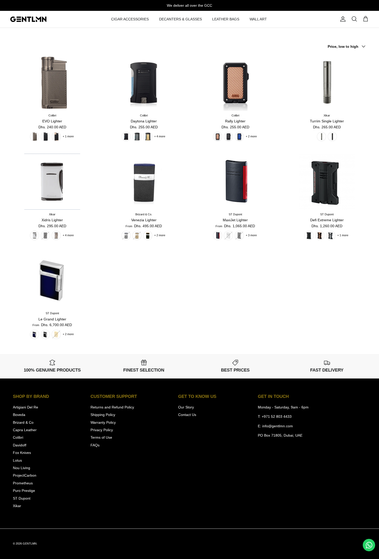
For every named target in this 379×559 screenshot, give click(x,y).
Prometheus (23, 483)
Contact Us (187, 415)
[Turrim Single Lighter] (327, 83)
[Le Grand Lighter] (52, 281)
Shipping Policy (102, 415)
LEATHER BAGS (225, 19)
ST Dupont (21, 498)
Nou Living (21, 468)
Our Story (186, 407)
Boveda (19, 415)
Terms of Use (101, 437)
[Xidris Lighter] (52, 182)
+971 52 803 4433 (277, 416)
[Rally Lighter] (235, 83)
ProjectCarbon (24, 475)
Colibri (18, 437)
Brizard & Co (23, 422)
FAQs (95, 445)
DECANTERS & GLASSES (180, 19)
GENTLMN (30, 543)
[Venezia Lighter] (144, 182)
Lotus (17, 460)
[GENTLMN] (28, 19)
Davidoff (19, 445)
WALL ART (258, 19)
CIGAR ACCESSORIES (130, 19)
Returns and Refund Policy (112, 407)
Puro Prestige (24, 491)
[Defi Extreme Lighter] (327, 182)
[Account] (342, 19)
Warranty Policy (103, 422)
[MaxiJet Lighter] (235, 182)
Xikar (17, 506)
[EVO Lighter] (52, 83)
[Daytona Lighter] (144, 83)
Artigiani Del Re (25, 407)
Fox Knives (22, 453)
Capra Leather (25, 430)
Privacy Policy (101, 430)
